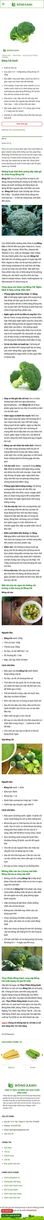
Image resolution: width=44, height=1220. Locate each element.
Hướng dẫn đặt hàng (12, 1182)
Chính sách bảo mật (12, 1198)
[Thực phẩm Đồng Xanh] (22, 4)
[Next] (42, 1059)
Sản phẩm (17, 55)
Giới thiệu (8, 1148)
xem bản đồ (9, 1134)
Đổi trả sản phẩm (11, 1190)
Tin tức (7, 1152)
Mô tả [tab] (4, 139)
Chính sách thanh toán (13, 1186)
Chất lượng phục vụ (12, 1178)
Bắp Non (11, 1067)
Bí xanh (32, 1067)
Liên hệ (7, 1160)
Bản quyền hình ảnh (12, 1164)
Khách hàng (9, 1156)
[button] (3, 4)
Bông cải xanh (7, 149)
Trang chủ (6, 55)
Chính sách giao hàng (12, 1194)
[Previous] (1, 1059)
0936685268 (16, 1126)
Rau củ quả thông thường (17, 130)
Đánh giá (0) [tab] (6, 143)
